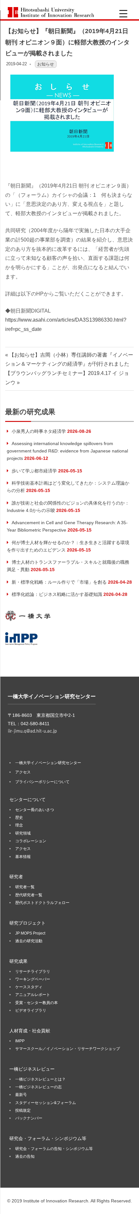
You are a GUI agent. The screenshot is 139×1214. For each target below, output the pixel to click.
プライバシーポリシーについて (42, 782)
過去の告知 (25, 1156)
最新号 (21, 1095)
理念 (19, 825)
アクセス (23, 772)
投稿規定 (23, 1110)
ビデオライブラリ (30, 1010)
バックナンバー (28, 1118)
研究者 (16, 876)
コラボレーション (30, 841)
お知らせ (45, 63)
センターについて (27, 799)
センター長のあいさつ (34, 810)
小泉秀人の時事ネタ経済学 (39, 431)
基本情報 (23, 857)
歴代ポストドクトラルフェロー (42, 903)
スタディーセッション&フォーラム (45, 1103)
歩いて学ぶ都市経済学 (34, 470)
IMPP (20, 1041)
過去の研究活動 (28, 941)
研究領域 (23, 833)
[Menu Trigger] (123, 14)
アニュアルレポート (32, 995)
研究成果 (18, 961)
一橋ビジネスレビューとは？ (40, 1079)
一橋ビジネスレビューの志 (38, 1087)
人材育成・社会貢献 (29, 1030)
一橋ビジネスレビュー (32, 1069)
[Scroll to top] (127, 1202)
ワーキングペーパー (32, 979)
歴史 (19, 817)
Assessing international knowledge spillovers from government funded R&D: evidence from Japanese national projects (67, 451)
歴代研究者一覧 (28, 895)
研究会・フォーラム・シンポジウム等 (47, 1138)
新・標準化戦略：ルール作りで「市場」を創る (59, 582)
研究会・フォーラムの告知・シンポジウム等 (54, 1149)
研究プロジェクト (27, 923)
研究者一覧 (25, 887)
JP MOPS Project (30, 933)
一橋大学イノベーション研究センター (48, 763)
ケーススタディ (28, 987)
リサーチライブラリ (32, 971)
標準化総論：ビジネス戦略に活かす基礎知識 (57, 594)
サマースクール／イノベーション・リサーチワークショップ (67, 1049)
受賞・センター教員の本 (36, 1003)
